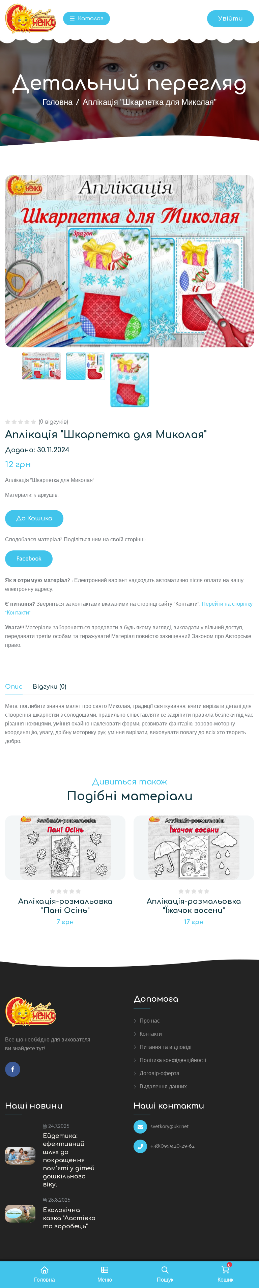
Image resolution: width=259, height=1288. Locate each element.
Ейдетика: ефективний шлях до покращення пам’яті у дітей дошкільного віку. (69, 1160)
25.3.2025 (59, 1200)
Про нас (150, 1021)
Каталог (89, 19)
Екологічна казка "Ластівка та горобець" (69, 1218)
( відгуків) (53, 422)
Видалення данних (163, 1087)
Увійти (230, 18)
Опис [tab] (14, 687)
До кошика (34, 518)
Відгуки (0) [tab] (49, 687)
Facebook (28, 559)
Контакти (151, 1034)
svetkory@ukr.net (169, 1126)
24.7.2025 (58, 1126)
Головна (57, 102)
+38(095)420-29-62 (172, 1146)
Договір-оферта (159, 1073)
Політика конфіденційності (173, 1060)
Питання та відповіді (166, 1047)
